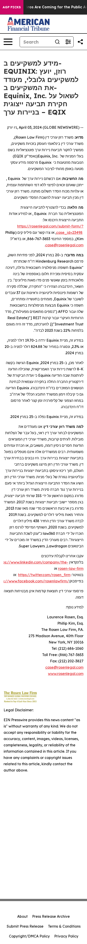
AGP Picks (12, 7)
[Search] (57, 42)
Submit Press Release (25, 926)
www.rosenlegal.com (65, 673)
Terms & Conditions (64, 926)
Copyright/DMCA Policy (29, 936)
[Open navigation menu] (8, 41)
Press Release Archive (51, 916)
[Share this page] (80, 41)
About (22, 916)
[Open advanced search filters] (68, 42)
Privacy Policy (66, 936)
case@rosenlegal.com (64, 245)
